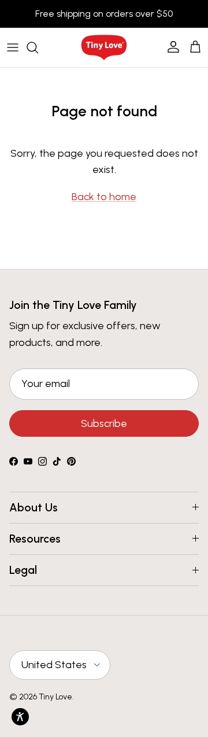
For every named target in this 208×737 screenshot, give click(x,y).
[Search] (38, 47)
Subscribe (104, 423)
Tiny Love (55, 697)
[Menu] (12, 47)
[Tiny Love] (104, 47)
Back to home (104, 196)
